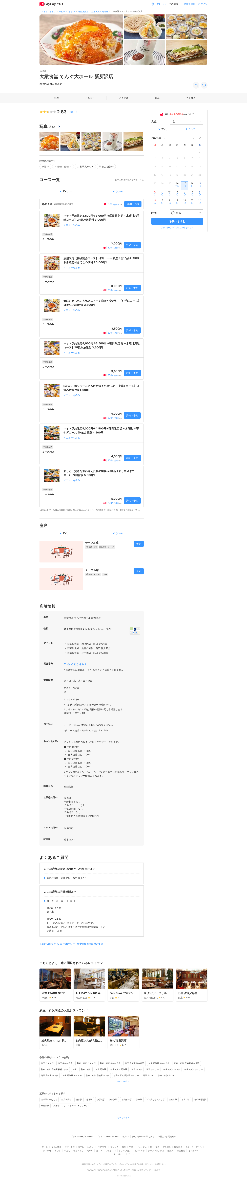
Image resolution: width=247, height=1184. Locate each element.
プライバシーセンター (107, 1136)
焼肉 (157, 1147)
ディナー (166, 129)
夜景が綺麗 (56, 1147)
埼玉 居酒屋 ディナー (72, 1075)
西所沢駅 (173, 1099)
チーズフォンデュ (156, 1150)
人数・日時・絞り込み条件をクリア (177, 227)
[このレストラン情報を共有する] (196, 85)
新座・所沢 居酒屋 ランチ (97, 1075)
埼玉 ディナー (152, 1069)
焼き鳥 (171, 1150)
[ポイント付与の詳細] (193, 114)
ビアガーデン (194, 1150)
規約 (124, 1136)
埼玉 (75, 1069)
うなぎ (58, 1150)
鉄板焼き (178, 1147)
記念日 (91, 1147)
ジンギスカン (125, 1150)
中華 (131, 1147)
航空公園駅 (66, 1099)
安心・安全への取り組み (143, 1136)
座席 (56, 97)
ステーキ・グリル (194, 1147)
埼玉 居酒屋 (100, 1069)
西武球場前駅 (200, 1099)
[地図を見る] (135, 630)
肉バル (90, 1150)
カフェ (99, 1150)
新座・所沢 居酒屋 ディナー (126, 1075)
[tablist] (91, 192)
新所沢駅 (113, 1099)
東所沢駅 (45, 1105)
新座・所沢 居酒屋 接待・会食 (54, 1069)
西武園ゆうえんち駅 (156, 1099)
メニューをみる (72, 224)
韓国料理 (181, 1150)
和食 (124, 1147)
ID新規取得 (189, 4)
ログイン (203, 4)
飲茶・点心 (78, 1150)
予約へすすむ (177, 221)
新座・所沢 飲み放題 (86, 1063)
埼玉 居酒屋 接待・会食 (159, 1063)
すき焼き (167, 1147)
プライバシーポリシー (81, 1136)
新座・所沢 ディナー (193, 1069)
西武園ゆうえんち (49, 1099)
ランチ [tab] (119, 191)
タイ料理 (47, 1150)
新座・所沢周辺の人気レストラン (62, 1010)
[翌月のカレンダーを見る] (200, 137)
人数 (154, 121)
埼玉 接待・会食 (65, 1063)
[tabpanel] (91, 355)
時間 (154, 212)
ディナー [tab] (67, 191)
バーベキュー (119, 1154)
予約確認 (173, 4)
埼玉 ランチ (136, 1069)
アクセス (123, 97)
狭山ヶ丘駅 (127, 1099)
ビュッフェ (142, 1147)
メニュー (90, 97)
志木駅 (89, 1099)
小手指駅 (101, 1099)
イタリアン (102, 1147)
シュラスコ (111, 1150)
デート (131, 1154)
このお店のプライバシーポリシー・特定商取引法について (70, 943)
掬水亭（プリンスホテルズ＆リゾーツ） (71, 1105)
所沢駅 (79, 1099)
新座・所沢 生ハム (166, 1075)
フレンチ (114, 1147)
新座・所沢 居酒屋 (118, 1069)
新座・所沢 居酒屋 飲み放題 (186, 1063)
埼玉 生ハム (148, 1075)
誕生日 (81, 1147)
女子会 (45, 1147)
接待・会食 (70, 1147)
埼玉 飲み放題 (47, 1063)
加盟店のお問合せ (166, 1136)
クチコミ (190, 97)
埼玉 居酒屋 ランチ (49, 1075)
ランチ (191, 129)
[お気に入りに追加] (204, 85)
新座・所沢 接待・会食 (110, 1063)
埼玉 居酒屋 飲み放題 (134, 1063)
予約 (138, 543)
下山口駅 (185, 1099)
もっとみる (122, 1081)
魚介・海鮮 (140, 1150)
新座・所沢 (86, 1069)
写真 (157, 97)
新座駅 (139, 1099)
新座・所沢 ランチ (171, 1069)
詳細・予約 (133, 204)
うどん (67, 1150)
